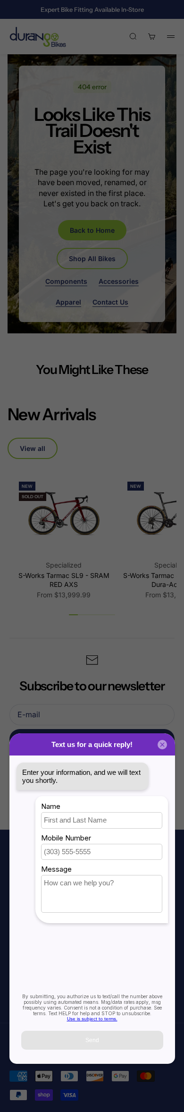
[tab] (51, 414)
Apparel (68, 302)
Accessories (119, 281)
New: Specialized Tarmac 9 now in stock (92, 13)
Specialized (64, 565)
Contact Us (110, 302)
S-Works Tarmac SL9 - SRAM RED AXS (63, 580)
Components (66, 281)
